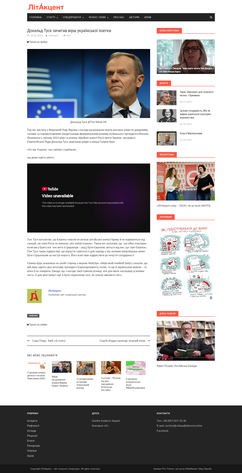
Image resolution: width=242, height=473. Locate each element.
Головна (36, 17)
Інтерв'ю (32, 420)
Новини (33, 316)
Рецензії (32, 435)
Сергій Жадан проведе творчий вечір (122, 340)
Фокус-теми (97, 17)
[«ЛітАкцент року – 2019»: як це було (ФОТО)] (186, 181)
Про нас (118, 17)
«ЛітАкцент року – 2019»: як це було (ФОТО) (183, 205)
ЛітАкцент (54, 35)
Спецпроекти (72, 17)
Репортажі (33, 445)
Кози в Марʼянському (191, 133)
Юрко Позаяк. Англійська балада (177, 366)
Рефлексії (33, 425)
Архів (147, 17)
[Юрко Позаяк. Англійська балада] (186, 340)
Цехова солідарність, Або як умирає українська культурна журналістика (195, 114)
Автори (134, 17)
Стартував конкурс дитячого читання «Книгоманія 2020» (36, 375)
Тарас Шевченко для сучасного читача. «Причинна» (197, 93)
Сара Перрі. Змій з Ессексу (48, 340)
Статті (51, 17)
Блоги (30, 440)
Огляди (31, 430)
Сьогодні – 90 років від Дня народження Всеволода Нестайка (111, 384)
